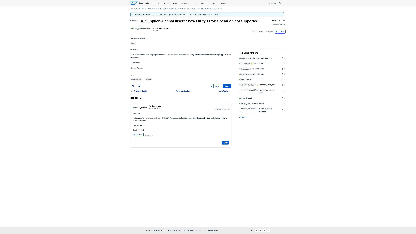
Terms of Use (157, 230)
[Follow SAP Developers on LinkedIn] (268, 230)
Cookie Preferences (211, 230)
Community (144, 3)
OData (133, 43)
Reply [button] (226, 86)
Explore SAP (272, 3)
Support (199, 230)
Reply (225, 143)
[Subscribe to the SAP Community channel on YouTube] (264, 230)
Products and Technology (161, 3)
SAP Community (135, 8)
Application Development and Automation (172, 8)
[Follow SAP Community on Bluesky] (260, 230)
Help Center (211, 3)
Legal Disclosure (179, 230)
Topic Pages (222, 3)
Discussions (190, 8)
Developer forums (187, 14)
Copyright (167, 230)
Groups (174, 3)
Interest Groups (153, 8)
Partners (194, 3)
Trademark (190, 230)
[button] (276, 32)
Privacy (148, 230)
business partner (136, 79)
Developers (184, 3)
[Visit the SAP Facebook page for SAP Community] (257, 230)
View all (242, 117)
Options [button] (283, 20)
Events (202, 3)
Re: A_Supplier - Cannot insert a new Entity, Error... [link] (210, 8)
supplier (148, 79)
